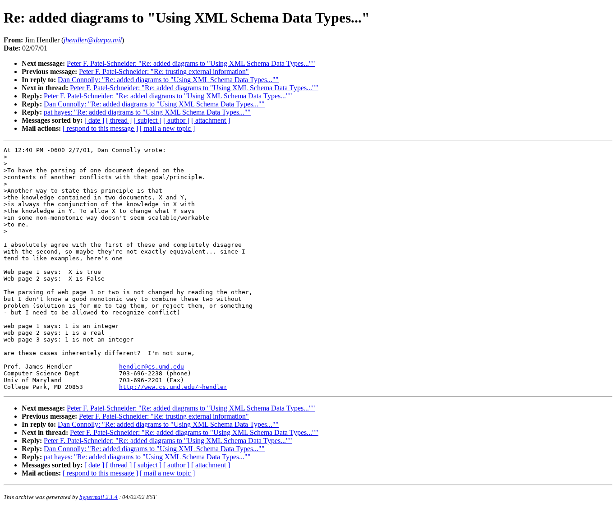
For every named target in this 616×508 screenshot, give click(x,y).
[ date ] (94, 120)
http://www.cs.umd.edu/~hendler (173, 386)
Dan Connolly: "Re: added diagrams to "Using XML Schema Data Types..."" (168, 79)
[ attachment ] (210, 120)
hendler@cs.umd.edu (151, 366)
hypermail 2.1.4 (98, 497)
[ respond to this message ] (100, 128)
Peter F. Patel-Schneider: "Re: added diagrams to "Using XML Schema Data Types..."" (191, 63)
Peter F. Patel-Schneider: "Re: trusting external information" (164, 71)
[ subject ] (147, 120)
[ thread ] (119, 120)
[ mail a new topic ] (167, 128)
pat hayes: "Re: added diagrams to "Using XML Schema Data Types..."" (147, 112)
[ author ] (176, 120)
